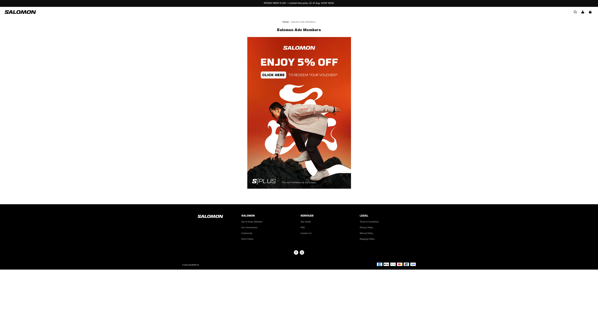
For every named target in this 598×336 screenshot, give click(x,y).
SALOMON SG (193, 265)
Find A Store (247, 239)
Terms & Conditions (369, 222)
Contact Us (306, 233)
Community (246, 233)
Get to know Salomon (251, 222)
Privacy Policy (366, 228)
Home (285, 22)
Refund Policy (366, 233)
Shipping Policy (367, 239)
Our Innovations (249, 228)
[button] (575, 12)
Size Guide (306, 222)
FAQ (303, 228)
